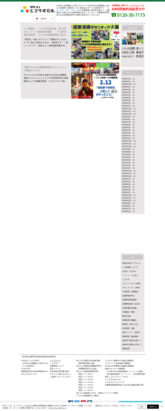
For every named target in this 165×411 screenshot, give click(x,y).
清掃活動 (125, 336)
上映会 (137, 288)
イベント (125, 275)
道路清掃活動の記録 (86, 363)
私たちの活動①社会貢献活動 (88, 361)
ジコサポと (54, 363)
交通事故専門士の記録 (86, 369)
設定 (141, 406)
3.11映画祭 (126, 267)
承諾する (153, 406)
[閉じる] (161, 406)
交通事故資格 (127, 304)
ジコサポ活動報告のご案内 (87, 396)
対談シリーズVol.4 (85, 382)
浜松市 (137, 332)
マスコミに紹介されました (60, 374)
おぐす (135, 267)
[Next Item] (139, 39)
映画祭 (125, 324)
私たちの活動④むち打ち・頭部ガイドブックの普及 (97, 393)
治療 (133, 328)
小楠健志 (125, 312)
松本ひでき (133, 324)
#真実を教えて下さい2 (131, 263)
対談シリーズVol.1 (85, 374)
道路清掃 (125, 349)
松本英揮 (125, 328)
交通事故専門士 (128, 296)
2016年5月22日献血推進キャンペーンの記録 (125, 371)
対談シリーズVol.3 (85, 379)
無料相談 (134, 336)
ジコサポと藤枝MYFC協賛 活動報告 (119, 361)
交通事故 (134, 292)
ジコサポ (125, 279)
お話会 (125, 271)
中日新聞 (125, 292)
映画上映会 (126, 316)
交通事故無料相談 (129, 300)
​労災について (55, 369)
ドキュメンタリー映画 (131, 283)
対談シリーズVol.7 (85, 390)
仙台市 (137, 304)
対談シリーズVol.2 (85, 377)
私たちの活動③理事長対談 (87, 371)
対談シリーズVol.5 (85, 385)
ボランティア (127, 288)
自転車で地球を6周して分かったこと (132, 340)
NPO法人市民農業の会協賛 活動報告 (119, 366)
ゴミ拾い (134, 275)
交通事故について (57, 366)
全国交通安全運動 (129, 308)
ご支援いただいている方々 (60, 377)
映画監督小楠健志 (129, 320)
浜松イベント (127, 332)
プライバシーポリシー (57, 407)
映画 (133, 312)
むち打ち (132, 271)
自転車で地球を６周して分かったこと (132, 345)
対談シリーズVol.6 (85, 388)
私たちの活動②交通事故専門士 (89, 366)
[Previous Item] (126, 39)
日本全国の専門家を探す (60, 371)
